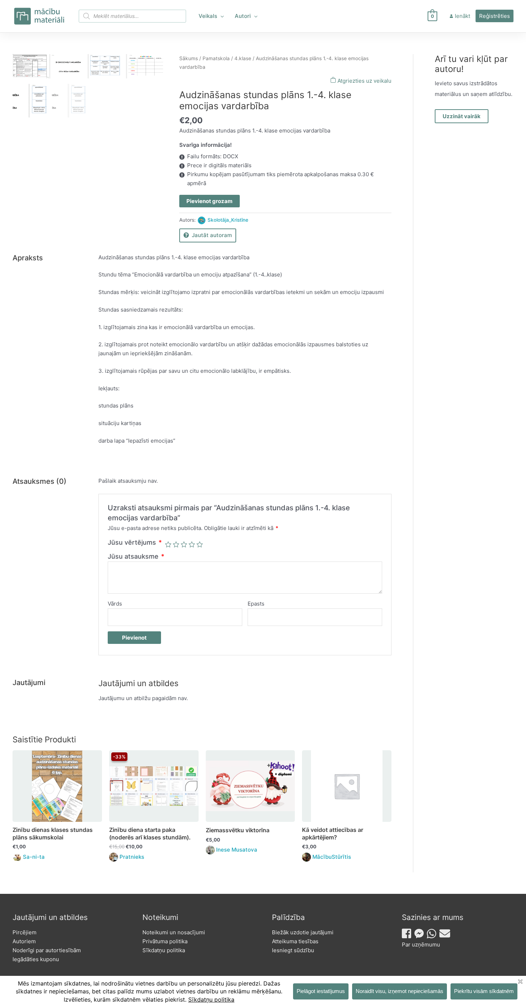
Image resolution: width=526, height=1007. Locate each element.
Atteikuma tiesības (295, 941)
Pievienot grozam (209, 201)
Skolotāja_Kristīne (228, 220)
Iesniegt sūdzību (293, 950)
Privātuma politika (164, 941)
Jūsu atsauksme (136, 556)
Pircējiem (24, 932)
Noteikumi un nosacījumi (173, 932)
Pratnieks (132, 856)
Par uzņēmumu (421, 944)
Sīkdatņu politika (163, 950)
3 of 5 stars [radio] (184, 544)
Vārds (115, 603)
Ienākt (462, 16)
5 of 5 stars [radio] (199, 544)
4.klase (242, 58)
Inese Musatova (236, 849)
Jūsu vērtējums (135, 542)
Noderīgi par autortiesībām (47, 950)
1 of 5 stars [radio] (168, 544)
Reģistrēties (494, 16)
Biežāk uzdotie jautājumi (302, 932)
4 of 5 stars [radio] (192, 544)
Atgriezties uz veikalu (363, 80)
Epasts (256, 603)
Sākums (188, 58)
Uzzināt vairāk (462, 116)
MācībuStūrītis (331, 856)
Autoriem (24, 941)
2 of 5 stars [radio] (176, 544)
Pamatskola (216, 58)
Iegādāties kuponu (36, 959)
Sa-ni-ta (34, 856)
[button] (220, 16)
